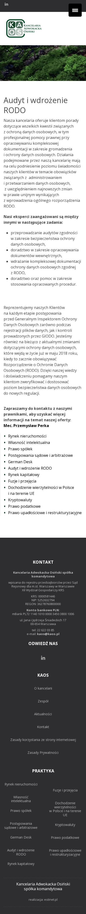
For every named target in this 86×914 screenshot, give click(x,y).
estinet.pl (51, 899)
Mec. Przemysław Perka (26, 425)
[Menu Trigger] (75, 10)
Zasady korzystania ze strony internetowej (43, 740)
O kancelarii (43, 688)
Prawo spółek (21, 811)
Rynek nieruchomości (21, 784)
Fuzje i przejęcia (65, 790)
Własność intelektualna (21, 799)
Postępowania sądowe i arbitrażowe (21, 826)
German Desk (21, 837)
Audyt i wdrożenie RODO (21, 852)
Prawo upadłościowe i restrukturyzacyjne (65, 853)
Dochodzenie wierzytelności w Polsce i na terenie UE (65, 809)
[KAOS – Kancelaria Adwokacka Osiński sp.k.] (24, 37)
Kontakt (43, 727)
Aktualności (43, 714)
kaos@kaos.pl (48, 634)
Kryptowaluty (65, 825)
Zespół (43, 701)
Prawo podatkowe (65, 838)
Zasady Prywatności (43, 753)
